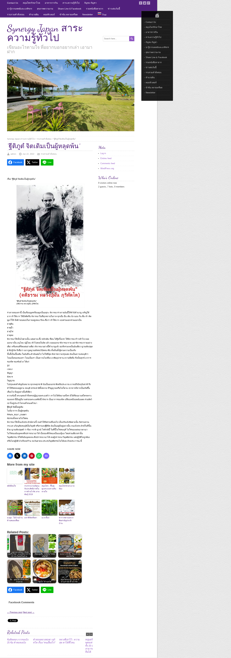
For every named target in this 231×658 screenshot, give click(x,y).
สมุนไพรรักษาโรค (31, 3)
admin (13, 154)
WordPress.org (107, 168)
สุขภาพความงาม (45, 8)
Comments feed (107, 163)
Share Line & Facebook (69, 8)
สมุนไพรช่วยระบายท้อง (66, 487)
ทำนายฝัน (34, 14)
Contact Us (12, 3)
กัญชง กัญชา (90, 3)
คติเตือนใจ (11, 486)
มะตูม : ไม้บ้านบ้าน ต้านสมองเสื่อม (15, 519)
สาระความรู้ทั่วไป (71, 3)
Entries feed (105, 158)
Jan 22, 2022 (28, 154)
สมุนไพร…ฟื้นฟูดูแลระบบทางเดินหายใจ (49, 489)
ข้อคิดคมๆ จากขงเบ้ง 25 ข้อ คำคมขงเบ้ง (17, 641)
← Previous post (14, 612)
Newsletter (87, 14)
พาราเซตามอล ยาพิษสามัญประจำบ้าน (66, 520)
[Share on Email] (46, 456)
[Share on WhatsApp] (39, 456)
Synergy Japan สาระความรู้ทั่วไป (45, 33)
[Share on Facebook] (10, 456)
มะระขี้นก (45, 518)
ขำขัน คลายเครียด (69, 14)
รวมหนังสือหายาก (94, 8)
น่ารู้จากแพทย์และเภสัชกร (19, 8)
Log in (103, 153)
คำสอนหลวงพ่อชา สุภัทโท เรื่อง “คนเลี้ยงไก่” (44, 641)
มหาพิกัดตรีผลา (30, 518)
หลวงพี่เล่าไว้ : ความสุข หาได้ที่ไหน (69, 641)
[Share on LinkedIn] (25, 456)
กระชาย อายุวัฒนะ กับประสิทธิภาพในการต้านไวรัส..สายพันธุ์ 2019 (32, 490)
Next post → (28, 612)
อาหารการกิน (51, 3)
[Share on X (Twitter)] (17, 456)
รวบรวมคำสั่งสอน (15, 14)
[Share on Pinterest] (32, 456)
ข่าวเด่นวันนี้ (114, 8)
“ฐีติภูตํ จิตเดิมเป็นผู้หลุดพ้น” (64, 139)
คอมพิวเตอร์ (49, 14)
